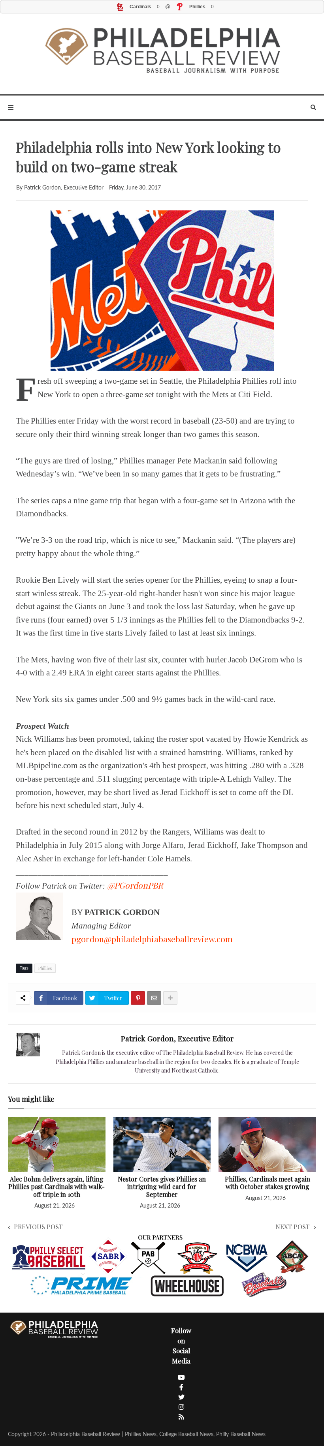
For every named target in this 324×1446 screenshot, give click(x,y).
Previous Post (38, 1227)
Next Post (292, 1227)
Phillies (45, 968)
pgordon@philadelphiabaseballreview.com (152, 938)
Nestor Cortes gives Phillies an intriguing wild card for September (162, 1186)
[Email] (154, 998)
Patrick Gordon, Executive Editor (177, 1038)
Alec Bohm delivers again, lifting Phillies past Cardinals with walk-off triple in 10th (56, 1186)
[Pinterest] (138, 998)
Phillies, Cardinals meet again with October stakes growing (267, 1183)
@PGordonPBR (135, 885)
